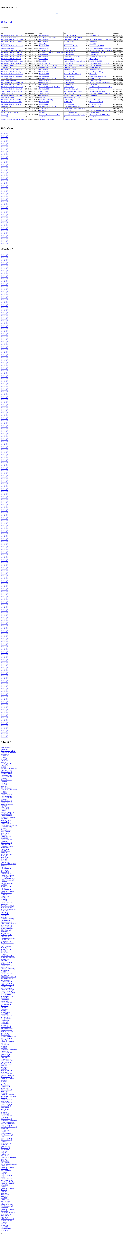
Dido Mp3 (4, 899)
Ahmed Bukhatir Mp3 (7, 996)
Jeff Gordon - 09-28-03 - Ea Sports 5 (11, 41)
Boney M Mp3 (5, 857)
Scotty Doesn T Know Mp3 (9, 789)
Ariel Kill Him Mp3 (45, 80)
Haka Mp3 (4, 1010)
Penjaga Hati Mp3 (6, 1019)
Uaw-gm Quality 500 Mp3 (71, 39)
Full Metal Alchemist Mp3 (8, 977)
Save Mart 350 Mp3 (45, 82)
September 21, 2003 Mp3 (97, 46)
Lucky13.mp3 (5, 44)
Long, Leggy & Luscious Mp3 (98, 91)
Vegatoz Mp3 (4, 1128)
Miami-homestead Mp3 (96, 102)
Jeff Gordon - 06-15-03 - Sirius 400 (11, 59)
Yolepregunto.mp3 (6, 78)
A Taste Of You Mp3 (70, 50)
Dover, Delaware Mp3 (96, 104)
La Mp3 (3, 1083)
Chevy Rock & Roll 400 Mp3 (72, 56)
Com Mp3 (4, 1080)
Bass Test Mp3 (5, 1033)
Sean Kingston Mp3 (6, 764)
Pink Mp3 (3, 867)
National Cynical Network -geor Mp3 (74, 115)
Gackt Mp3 (4, 786)
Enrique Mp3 (4, 760)
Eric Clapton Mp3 (6, 873)
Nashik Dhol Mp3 (6, 1012)
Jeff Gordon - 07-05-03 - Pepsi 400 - (11, 100)
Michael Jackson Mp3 (7, 1102)
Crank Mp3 (4, 1224)
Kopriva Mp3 (4, 1088)
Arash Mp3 (4, 1069)
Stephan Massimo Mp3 (7, 1122)
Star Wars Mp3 (5, 755)
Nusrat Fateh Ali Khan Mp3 (9, 1164)
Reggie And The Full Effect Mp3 (48, 65)
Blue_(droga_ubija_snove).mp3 (10, 37)
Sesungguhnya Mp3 (6, 775)
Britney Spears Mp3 (6, 886)
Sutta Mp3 (4, 841)
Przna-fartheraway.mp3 (7, 97)
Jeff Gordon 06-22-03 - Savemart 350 (12, 82)
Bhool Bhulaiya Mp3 (7, 1180)
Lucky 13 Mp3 (68, 44)
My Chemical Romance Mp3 (9, 768)
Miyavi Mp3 (4, 1040)
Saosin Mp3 (4, 944)
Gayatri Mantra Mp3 (6, 907)
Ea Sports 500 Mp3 (69, 41)
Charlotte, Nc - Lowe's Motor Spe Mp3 (101, 87)
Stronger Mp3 (5, 849)
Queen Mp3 (4, 910)
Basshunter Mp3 (5, 1194)
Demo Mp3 (93, 44)
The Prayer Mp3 (5, 862)
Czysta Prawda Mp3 (70, 110)
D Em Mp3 (4, 1159)
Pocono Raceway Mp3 (96, 69)
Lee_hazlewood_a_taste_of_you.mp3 (12, 50)
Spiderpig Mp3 (5, 1051)
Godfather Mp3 (5, 964)
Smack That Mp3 (6, 1062)
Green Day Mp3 (5, 1201)
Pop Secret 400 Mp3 (70, 35)
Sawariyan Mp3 (5, 1020)
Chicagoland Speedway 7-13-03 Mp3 (100, 63)
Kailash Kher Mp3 (6, 986)
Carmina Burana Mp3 (7, 883)
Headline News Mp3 (70, 119)
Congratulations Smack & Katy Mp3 (74, 65)
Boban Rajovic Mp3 (6, 1070)
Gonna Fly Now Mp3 (7, 981)
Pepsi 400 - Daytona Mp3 (46, 100)
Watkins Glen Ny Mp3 (96, 89)
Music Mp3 (4, 1065)
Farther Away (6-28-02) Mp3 (72, 97)
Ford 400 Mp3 (68, 102)
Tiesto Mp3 (4, 1191)
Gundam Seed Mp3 (6, 1025)
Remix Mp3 (4, 765)
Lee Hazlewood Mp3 (45, 50)
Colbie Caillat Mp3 (6, 772)
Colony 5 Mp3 (43, 108)
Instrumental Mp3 (6, 1228)
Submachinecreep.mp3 (7, 48)
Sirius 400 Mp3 (43, 59)
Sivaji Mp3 (4, 757)
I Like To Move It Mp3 (7, 956)
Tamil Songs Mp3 (6, 1059)
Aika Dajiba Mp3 (6, 1170)
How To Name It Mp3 (7, 943)
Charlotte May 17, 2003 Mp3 (98, 52)
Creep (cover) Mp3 (69, 48)
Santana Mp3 (4, 1165)
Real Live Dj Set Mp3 (96, 61)
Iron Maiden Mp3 (6, 920)
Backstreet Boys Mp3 (7, 804)
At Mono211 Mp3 (95, 112)
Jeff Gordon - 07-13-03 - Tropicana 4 (11, 63)
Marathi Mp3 (4, 901)
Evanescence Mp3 (6, 1054)
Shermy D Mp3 (43, 91)
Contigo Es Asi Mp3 (70, 67)
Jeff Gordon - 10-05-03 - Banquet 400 (12, 84)
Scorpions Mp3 (5, 896)
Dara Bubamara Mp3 (7, 1135)
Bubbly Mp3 (4, 1067)
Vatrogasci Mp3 (5, 831)
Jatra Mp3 (3, 1043)
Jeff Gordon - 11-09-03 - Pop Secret (11, 35)
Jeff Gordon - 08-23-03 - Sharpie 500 (11, 76)
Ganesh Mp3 (4, 838)
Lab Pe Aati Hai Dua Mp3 (8, 752)
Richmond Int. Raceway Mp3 (98, 56)
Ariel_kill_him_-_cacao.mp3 (9, 80)
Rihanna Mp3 (5, 833)
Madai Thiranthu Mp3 (7, 1061)
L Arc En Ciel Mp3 (6, 815)
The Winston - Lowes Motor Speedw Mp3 (51, 52)
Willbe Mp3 (42, 112)
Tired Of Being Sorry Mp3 (8, 923)
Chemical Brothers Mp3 (7, 812)
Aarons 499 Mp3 (94, 54)
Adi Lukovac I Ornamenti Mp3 (48, 37)
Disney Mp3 (4, 960)
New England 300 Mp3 (70, 72)
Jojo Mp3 (3, 972)
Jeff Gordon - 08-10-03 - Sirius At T (11, 89)
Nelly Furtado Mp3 (6, 773)
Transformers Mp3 (6, 836)
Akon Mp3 (4, 1198)
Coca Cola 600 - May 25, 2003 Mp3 (49, 87)
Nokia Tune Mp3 (6, 820)
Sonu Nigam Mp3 (6, 807)
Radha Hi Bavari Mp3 (7, 1031)
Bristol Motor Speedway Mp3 (98, 76)
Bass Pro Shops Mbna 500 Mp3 (73, 95)
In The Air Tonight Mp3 (7, 878)
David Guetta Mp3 (6, 1143)
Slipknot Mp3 (5, 1203)
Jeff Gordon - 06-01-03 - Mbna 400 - (11, 104)
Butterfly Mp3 (5, 1149)
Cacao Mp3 (67, 80)
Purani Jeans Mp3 (6, 747)
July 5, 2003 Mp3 (95, 100)
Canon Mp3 (4, 912)
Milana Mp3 (4, 1207)
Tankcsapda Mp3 (6, 830)
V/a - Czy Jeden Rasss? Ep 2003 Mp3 (100, 110)
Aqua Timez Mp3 (6, 994)
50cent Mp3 (4, 1009)
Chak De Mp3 (5, 754)
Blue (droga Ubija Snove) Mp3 (73, 37)
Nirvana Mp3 (4, 1225)
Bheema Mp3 (4, 1091)
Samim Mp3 (4, 1022)
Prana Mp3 (42, 97)
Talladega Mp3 (94, 41)
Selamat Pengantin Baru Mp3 (9, 825)
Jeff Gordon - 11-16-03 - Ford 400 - (11, 102)
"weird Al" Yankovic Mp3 (46, 119)
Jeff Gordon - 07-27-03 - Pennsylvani (12, 69)
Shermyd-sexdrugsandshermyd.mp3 (11, 91)
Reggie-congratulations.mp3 (9, 65)
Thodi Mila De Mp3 (6, 770)
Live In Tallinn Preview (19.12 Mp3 (74, 108)
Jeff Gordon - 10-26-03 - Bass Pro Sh (12, 95)
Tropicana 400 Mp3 (44, 63)
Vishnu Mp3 (4, 931)
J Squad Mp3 (4, 1169)
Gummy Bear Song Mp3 (8, 957)
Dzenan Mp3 (4, 1093)
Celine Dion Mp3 (6, 930)
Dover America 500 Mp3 (71, 46)
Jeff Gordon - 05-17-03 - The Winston (12, 52)
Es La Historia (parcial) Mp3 (72, 106)
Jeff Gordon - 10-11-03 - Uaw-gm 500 (12, 39)
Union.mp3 (4, 115)
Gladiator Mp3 (5, 870)
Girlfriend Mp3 (5, 959)
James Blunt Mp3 (6, 946)
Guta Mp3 (4, 1098)
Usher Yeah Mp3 (5, 844)
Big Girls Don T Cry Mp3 (8, 1096)
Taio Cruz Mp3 (5, 1130)
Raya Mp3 (4, 759)
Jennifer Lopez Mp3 (6, 935)
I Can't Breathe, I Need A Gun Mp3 (100, 115)
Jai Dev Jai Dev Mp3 (7, 928)
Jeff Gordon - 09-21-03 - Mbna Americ (12, 46)
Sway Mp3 (4, 1172)
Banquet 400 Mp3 (69, 84)
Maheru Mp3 (4, 852)
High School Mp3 (6, 1215)
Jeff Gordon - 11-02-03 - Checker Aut (12, 74)
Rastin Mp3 (4, 1057)
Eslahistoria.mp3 (6, 106)
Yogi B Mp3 (4, 818)
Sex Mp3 (3, 1136)
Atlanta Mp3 (93, 95)
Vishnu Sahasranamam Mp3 (9, 1049)
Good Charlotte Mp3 (7, 978)
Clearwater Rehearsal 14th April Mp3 (100, 48)
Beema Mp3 (4, 904)
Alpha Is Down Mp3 (95, 80)
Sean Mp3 (4, 783)
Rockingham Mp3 (95, 35)
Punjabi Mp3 (4, 1014)
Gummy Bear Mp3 (6, 780)
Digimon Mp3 (5, 1023)
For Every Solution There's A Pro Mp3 (101, 50)
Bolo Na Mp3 (5, 970)
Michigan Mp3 (94, 59)
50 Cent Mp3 (6, 22)
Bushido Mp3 (5, 865)
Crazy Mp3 (4, 915)
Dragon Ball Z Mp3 (6, 1030)
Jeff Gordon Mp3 (44, 35)
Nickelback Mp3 (5, 1035)
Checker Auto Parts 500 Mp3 (72, 74)
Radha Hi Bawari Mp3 (7, 906)
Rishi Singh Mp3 (5, 1146)
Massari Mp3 (4, 749)
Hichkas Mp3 (4, 1006)
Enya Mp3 (4, 778)
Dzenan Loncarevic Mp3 (8, 817)
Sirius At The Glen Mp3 (71, 89)
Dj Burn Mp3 (43, 44)
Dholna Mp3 (4, 1081)
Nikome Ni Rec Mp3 (7, 1204)
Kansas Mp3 (93, 84)
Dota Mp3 (4, 860)
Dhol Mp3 (4, 856)
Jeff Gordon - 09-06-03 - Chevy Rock (12, 56)
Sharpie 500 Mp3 (69, 76)
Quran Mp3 (4, 835)
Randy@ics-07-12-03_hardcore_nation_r (13, 61)
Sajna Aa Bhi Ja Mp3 (7, 826)
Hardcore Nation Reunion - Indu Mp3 (75, 61)
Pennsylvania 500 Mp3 (70, 69)
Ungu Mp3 (4, 828)
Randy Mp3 (42, 61)
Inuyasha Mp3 (5, 809)
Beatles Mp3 (4, 948)
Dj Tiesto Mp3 (5, 1161)
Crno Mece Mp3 (5, 1056)
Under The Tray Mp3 (96, 65)
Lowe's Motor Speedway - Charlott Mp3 (101, 39)
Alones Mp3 (4, 1112)
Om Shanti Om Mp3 (6, 1220)
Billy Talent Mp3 (5, 851)
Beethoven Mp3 (5, 847)
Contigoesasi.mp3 (6, 67)
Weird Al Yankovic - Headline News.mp (12, 119)
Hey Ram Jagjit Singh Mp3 (8, 909)
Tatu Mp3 (3, 888)
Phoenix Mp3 (93, 74)
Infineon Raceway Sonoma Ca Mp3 (100, 82)
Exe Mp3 (3, 767)
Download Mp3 (5, 975)
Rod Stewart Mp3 (6, 1106)
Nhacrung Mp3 (5, 933)
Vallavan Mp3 (5, 999)
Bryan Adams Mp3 (6, 922)
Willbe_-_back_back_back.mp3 (10, 112)
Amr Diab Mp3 (5, 939)
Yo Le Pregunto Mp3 (70, 78)
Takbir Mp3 (4, 1151)
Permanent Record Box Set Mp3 (99, 119)
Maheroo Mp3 (5, 822)
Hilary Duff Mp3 (5, 1085)
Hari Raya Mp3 (5, 980)
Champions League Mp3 (8, 751)
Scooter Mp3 (4, 785)
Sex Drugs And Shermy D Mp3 (73, 91)
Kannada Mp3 (5, 872)
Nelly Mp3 (4, 897)
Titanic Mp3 (4, 1117)
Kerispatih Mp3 (5, 1148)
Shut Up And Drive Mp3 (8, 993)
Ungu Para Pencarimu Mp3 (8, 1036)
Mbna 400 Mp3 (43, 104)
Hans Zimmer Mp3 (6, 1064)
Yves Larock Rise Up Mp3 (8, 864)
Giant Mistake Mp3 (6, 854)
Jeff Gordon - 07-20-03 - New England (12, 72)
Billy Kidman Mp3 (6, 893)
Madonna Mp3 (5, 914)
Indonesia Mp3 (5, 1154)
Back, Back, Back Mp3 (70, 112)
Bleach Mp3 (4, 1001)
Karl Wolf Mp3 (5, 1044)
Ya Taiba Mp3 (5, 1114)
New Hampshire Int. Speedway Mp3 (100, 72)
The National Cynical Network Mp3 (49, 115)
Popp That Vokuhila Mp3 (8, 938)
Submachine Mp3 (44, 48)
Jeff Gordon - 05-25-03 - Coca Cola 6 (12, 87)
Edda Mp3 (4, 1193)
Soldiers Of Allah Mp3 (7, 875)
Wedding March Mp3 (7, 846)
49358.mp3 (4, 110)
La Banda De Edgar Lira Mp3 (47, 67)
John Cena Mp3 (5, 1162)
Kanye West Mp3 (6, 1133)
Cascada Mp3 (5, 967)
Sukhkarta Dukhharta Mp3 (8, 969)
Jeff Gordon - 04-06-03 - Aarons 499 (11, 54)
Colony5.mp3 (5, 108)
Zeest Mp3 (4, 762)
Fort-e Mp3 (42, 110)
